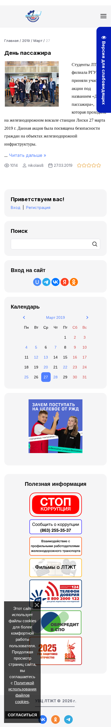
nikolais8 (36, 165)
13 (46, 357)
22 (65, 367)
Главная (11, 40)
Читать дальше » (27, 155)
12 (36, 357)
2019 (26, 40)
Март (37, 40)
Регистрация (38, 207)
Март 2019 (55, 317)
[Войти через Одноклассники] (74, 282)
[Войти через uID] (37, 282)
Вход (15, 207)
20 (46, 367)
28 (55, 377)
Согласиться (22, 715)
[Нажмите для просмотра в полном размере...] (32, 105)
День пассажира (27, 53)
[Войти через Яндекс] (65, 282)
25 (26, 377)
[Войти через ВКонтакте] (55, 282)
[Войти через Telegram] (46, 282)
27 (46, 377)
